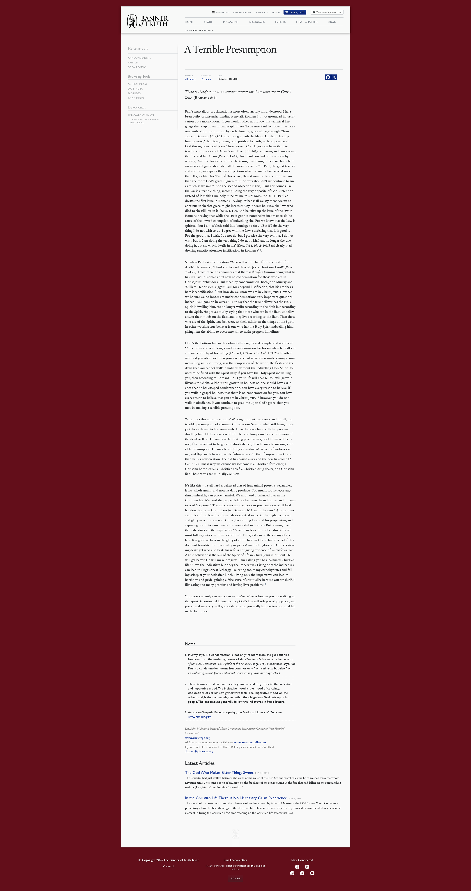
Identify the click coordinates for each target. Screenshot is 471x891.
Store (208, 22)
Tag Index (134, 93)
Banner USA (222, 12)
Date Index (135, 88)
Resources (257, 22)
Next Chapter (307, 22)
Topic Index (136, 98)
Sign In (276, 12)
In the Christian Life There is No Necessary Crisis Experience (236, 798)
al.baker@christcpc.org (199, 751)
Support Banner (242, 12)
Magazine (230, 22)
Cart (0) (297, 12)
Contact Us (261, 12)
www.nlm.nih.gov (199, 717)
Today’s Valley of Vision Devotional (144, 121)
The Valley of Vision (141, 114)
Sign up (235, 878)
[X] (334, 77)
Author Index (137, 83)
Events (280, 22)
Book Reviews (137, 67)
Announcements (139, 57)
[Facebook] (328, 77)
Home (188, 30)
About (333, 22)
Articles (206, 79)
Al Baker (190, 79)
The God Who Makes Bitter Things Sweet (219, 772)
